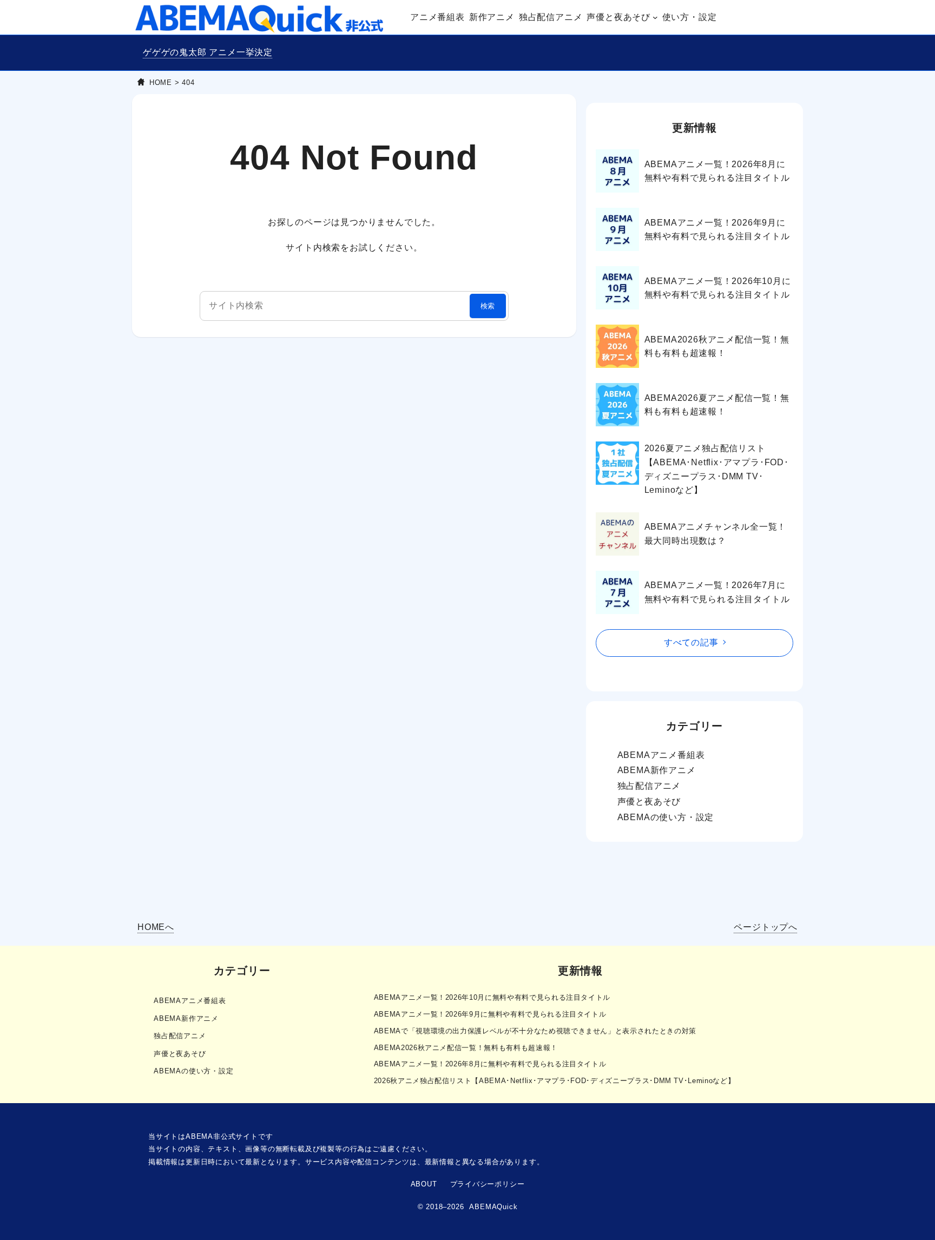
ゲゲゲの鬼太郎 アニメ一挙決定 (208, 52)
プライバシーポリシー (487, 1184)
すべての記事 (691, 642)
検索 (488, 306)
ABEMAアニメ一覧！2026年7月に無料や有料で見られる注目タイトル (717, 592)
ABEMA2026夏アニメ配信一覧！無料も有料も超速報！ (716, 405)
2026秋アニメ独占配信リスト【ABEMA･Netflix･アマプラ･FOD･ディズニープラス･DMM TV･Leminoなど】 (554, 1081)
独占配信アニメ (649, 785)
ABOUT (424, 1184)
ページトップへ (766, 927)
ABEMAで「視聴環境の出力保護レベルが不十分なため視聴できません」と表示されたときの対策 (535, 1031)
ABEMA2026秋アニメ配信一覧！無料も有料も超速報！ (716, 346)
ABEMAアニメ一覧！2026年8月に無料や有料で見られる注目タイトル (717, 171)
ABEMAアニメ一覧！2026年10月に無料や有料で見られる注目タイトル (717, 288)
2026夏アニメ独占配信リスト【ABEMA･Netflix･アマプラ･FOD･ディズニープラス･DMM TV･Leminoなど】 (716, 469)
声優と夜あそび (649, 801)
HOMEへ (155, 927)
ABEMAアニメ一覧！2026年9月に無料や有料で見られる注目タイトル (717, 229)
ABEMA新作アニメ (656, 770)
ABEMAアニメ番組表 (661, 755)
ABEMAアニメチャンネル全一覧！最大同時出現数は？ (715, 533)
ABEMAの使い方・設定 (665, 817)
